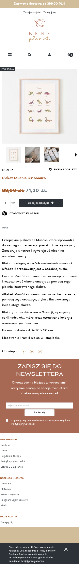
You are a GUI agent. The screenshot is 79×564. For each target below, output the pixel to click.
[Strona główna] (39, 30)
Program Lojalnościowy (14, 500)
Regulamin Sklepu (10, 456)
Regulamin (65, 420)
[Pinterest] (40, 351)
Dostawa (5, 483)
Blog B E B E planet (11, 467)
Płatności (6, 489)
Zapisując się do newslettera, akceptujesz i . (42, 422)
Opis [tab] (5, 227)
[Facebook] (23, 351)
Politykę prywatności (23, 424)
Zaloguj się (6, 522)
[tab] (5, 228)
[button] (10, 55)
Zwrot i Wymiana (10, 494)
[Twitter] (31, 351)
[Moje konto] (49, 55)
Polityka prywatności (12, 461)
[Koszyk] (69, 54)
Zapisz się (40, 412)
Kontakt (5, 445)
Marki (3, 505)
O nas (3, 450)
